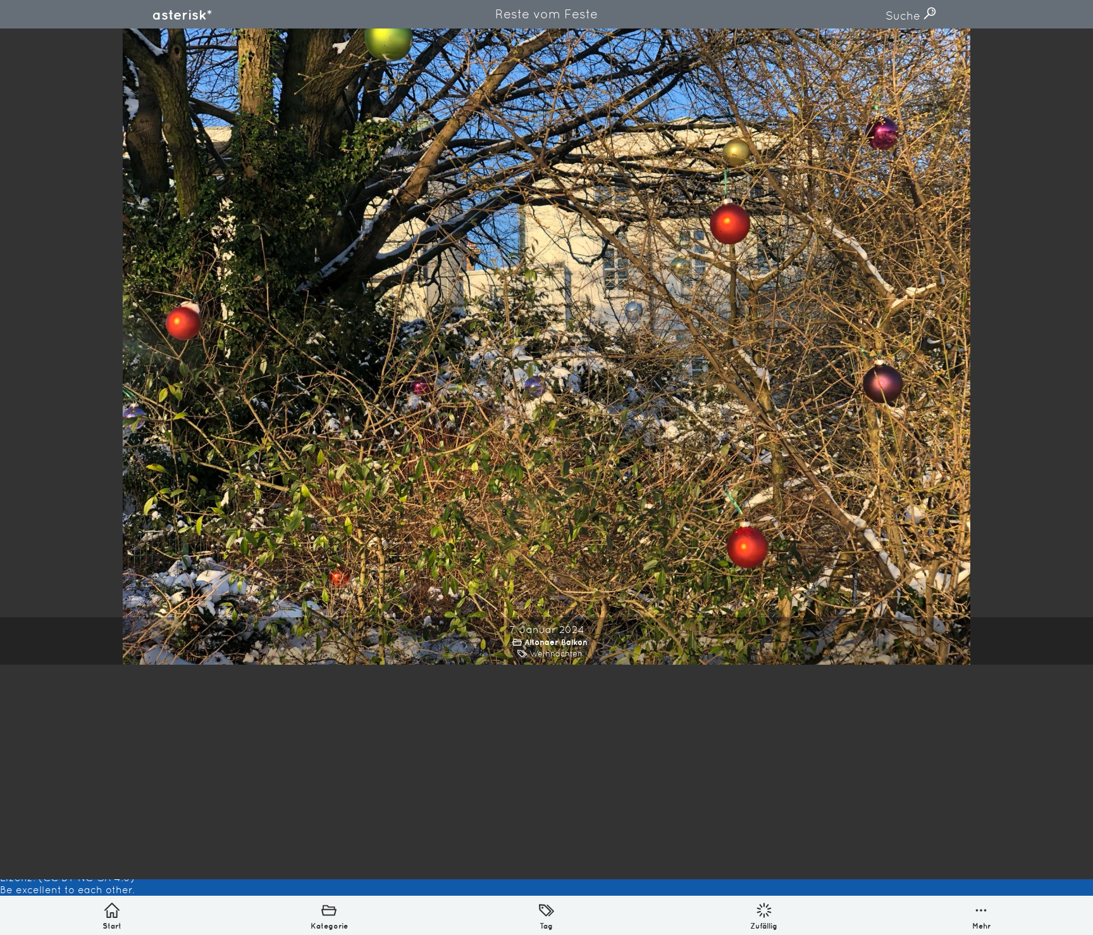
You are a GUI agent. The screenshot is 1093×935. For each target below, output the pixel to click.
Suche (904, 15)
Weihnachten (556, 653)
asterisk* (182, 14)
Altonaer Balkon (556, 642)
